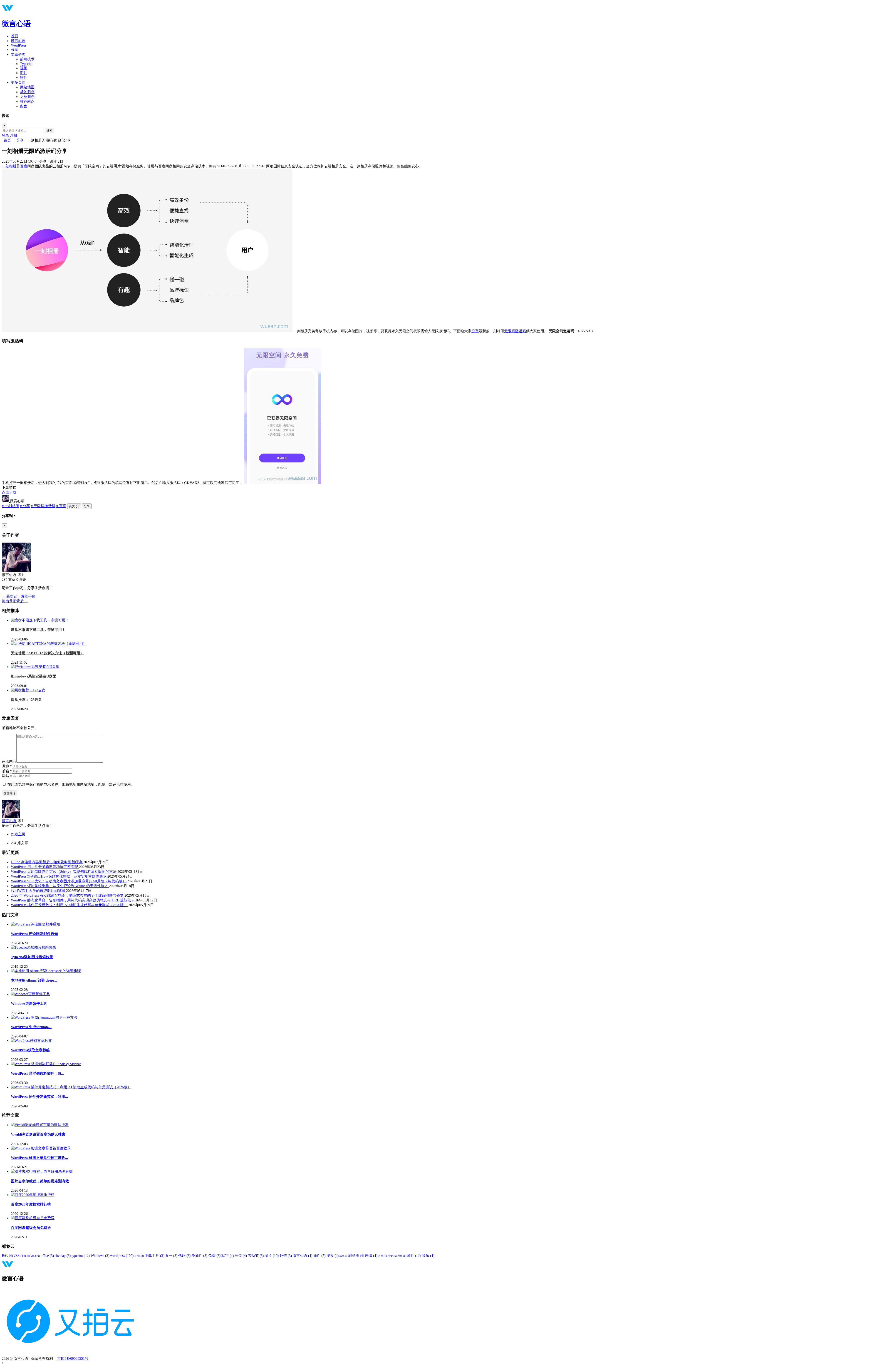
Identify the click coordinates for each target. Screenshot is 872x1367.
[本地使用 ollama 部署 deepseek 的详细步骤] (46, 971)
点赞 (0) (74, 506)
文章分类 (18, 54)
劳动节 (256, 1256)
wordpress (122, 1256)
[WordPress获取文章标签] (31, 1040)
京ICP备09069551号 (72, 1358)
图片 (23, 73)
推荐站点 (27, 101)
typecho (81, 1256)
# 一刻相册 (10, 506)
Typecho (26, 64)
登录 (5, 135)
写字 (227, 1256)
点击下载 (9, 492)
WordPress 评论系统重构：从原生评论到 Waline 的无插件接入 (60, 886)
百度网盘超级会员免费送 (31, 1228)
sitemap (63, 1256)
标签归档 (27, 92)
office (47, 1256)
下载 (139, 1256)
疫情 (371, 1256)
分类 (241, 1256)
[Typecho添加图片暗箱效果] (33, 947)
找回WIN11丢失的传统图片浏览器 (38, 891)
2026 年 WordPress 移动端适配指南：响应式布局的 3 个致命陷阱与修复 (67, 895)
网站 (5, 776)
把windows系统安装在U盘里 (33, 676)
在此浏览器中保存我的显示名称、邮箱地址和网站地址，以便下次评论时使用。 (70, 784)
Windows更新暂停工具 (29, 1003)
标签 (343, 1256)
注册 (13, 135)
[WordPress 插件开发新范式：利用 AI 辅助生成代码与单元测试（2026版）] (71, 1087)
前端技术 (27, 59)
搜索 (49, 130)
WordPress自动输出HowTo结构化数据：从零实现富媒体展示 (59, 876)
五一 (171, 1256)
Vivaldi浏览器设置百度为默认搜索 (38, 1134)
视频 (23, 68)
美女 (392, 1256)
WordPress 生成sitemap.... (31, 1027)
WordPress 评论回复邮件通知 (34, 934)
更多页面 (18, 82)
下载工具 (154, 1256)
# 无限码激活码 (43, 506)
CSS (20, 1256)
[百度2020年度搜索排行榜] (32, 1195)
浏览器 (356, 1256)
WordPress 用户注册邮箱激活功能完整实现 (45, 867)
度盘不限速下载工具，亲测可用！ (38, 630)
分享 (14, 50)
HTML (33, 1256)
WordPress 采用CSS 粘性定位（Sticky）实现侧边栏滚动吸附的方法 (64, 871)
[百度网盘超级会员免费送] (32, 1218)
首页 (14, 36)
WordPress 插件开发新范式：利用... (39, 1097)
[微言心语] (6, 501)
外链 (286, 1256)
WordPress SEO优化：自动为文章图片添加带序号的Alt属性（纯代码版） (69, 881)
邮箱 (7, 771)
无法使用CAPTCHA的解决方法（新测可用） (47, 653)
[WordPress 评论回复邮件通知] (35, 924)
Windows (100, 1256)
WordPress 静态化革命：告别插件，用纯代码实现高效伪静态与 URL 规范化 (71, 900)
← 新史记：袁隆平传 (18, 596)
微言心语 (16, 24)
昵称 (7, 766)
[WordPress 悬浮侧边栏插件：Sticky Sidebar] (46, 1064)
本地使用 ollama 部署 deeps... (34, 980)
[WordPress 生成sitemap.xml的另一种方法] (44, 1017)
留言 (23, 106)
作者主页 (18, 834)
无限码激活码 (515, 331)
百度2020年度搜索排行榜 (31, 1204)
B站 (7, 1256)
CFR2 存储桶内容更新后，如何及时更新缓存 (47, 862)
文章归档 (27, 97)
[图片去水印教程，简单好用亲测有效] (42, 1171)
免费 (214, 1256)
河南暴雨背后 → (15, 601)
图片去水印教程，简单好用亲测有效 (40, 1181)
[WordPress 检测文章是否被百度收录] (41, 1148)
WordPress (18, 45)
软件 (23, 77)
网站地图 (27, 87)
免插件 (199, 1256)
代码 (184, 1256)
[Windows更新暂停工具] (30, 994)
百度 (23, 166)
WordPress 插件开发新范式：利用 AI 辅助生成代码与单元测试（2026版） (69, 905)
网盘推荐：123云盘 (26, 700)
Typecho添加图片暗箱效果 (32, 957)
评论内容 (9, 761)
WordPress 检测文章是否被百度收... (39, 1158)
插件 (319, 1256)
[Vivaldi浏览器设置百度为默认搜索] (40, 1125)
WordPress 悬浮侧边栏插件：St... (37, 1073)
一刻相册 (9, 166)
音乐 (428, 1256)
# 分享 (25, 506)
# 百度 (61, 506)
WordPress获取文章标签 (30, 1050)
